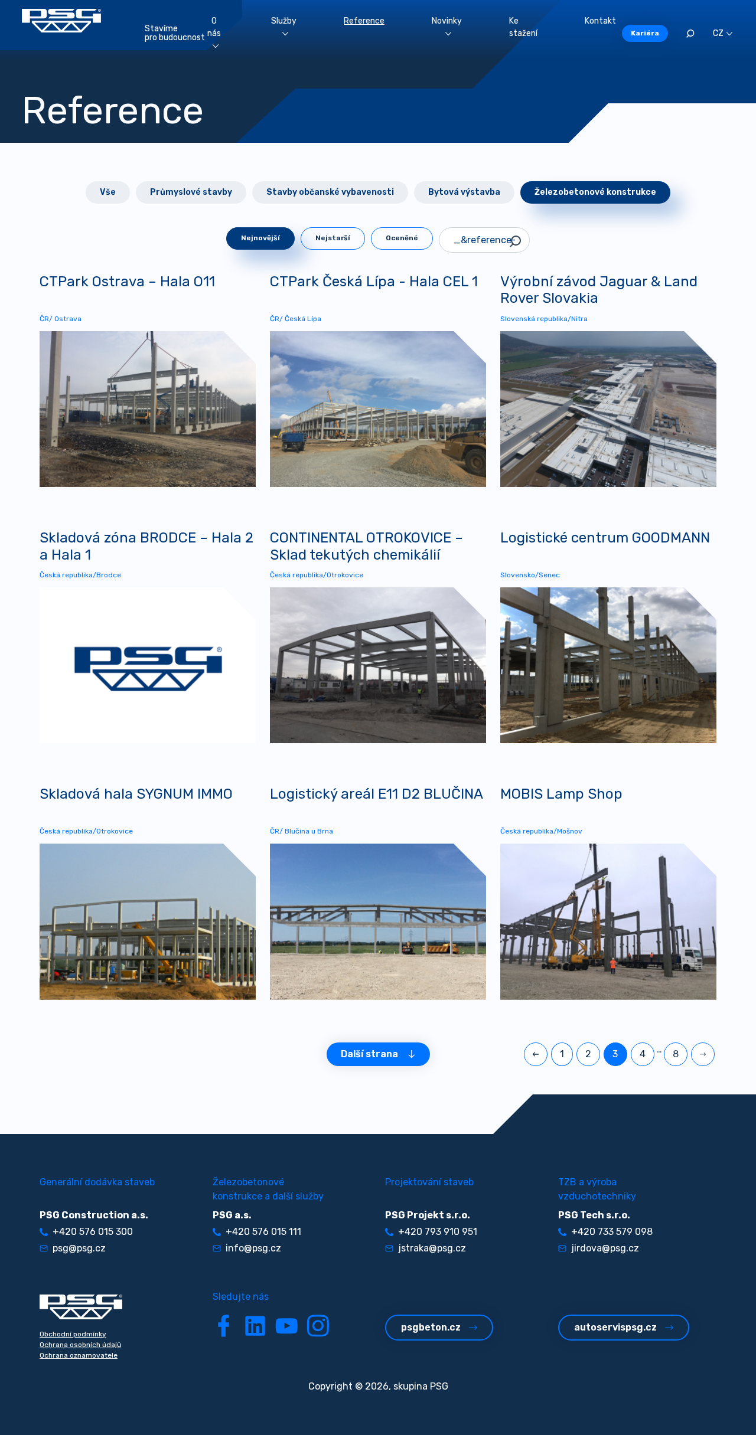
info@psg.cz (253, 1248)
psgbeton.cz (431, 1327)
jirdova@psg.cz (605, 1248)
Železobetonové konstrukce (595, 192)
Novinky (447, 21)
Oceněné (402, 238)
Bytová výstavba (464, 192)
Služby (283, 21)
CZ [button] (718, 33)
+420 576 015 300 (93, 1231)
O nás (214, 27)
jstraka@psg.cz (432, 1248)
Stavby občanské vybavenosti (330, 192)
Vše (108, 192)
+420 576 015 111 (263, 1231)
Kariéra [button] (645, 33)
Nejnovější (260, 238)
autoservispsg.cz (615, 1327)
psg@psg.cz (79, 1248)
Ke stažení (523, 27)
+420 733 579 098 (612, 1231)
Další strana (369, 1054)
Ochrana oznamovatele (79, 1355)
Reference (364, 21)
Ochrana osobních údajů (80, 1345)
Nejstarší (332, 238)
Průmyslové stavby (191, 192)
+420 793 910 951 (437, 1231)
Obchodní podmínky (73, 1334)
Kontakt (600, 21)
